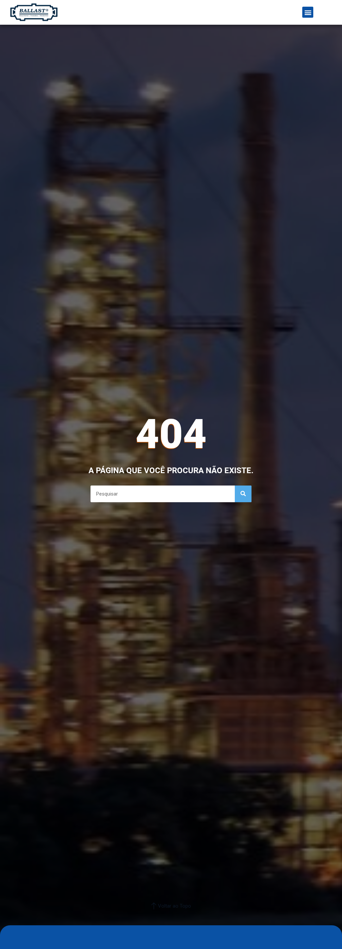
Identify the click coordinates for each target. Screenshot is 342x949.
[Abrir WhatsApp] (325, 932)
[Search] (243, 494)
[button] (307, 12)
